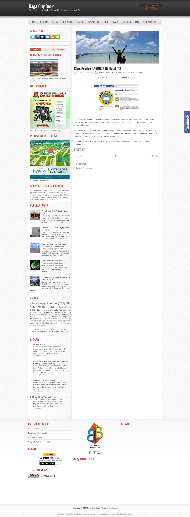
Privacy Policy (152, 9)
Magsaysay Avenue (43, 303)
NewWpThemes (70, 514)
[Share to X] (80, 149)
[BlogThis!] (78, 149)
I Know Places (39, 344)
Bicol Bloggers (34, 428)
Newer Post (79, 156)
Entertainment (67, 21)
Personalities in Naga (54, 321)
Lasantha (93, 514)
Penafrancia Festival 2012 (54, 312)
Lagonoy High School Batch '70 (117, 73)
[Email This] (75, 149)
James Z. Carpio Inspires (44, 380)
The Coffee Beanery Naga (52, 261)
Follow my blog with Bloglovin (50, 461)
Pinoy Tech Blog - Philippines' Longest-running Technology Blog (50, 362)
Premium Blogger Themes (106, 514)
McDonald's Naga (37, 319)
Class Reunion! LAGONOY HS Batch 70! (97, 68)
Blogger (65, 331)
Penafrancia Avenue (38, 314)
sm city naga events (59, 314)
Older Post (155, 156)
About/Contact (152, 5)
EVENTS (105, 21)
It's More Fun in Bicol (36, 437)
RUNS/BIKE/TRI (93, 21)
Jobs (137, 21)
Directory (44, 21)
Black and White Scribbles (39, 433)
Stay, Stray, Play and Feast (44, 397)
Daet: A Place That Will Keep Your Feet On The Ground (54, 245)
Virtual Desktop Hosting (124, 514)
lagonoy (101, 73)
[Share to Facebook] (83, 149)
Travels (115, 21)
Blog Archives (58, 49)
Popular (36, 49)
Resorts (80, 21)
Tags (45, 49)
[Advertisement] (117, 242)
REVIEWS (55, 21)
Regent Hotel (58, 323)
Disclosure (150, 7)
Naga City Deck (41, 6)
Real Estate (127, 21)
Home (34, 21)
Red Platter (52, 319)
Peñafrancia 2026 (149, 21)
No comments (137, 73)
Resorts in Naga (38, 317)
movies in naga (59, 317)
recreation (42, 325)
